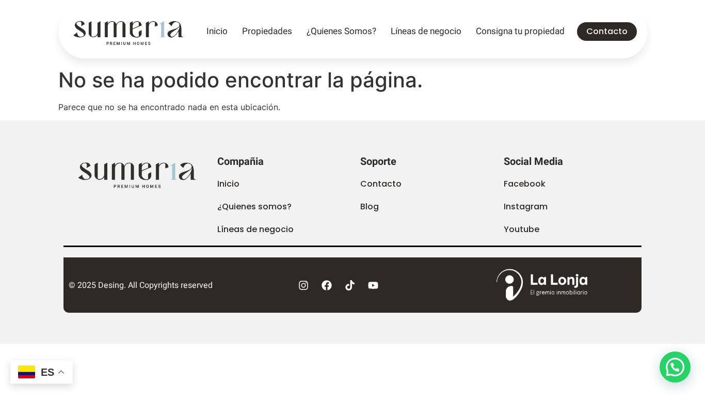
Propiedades (267, 31)
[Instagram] (303, 285)
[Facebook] (326, 285)
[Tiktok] (350, 285)
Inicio (217, 31)
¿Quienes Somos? (341, 31)
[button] (369, 207)
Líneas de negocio (426, 31)
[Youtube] (373, 285)
